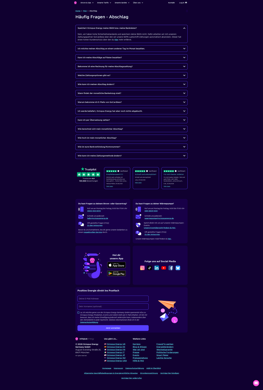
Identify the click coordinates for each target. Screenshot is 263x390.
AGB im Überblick (153, 368)
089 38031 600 (151, 211)
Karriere (136, 344)
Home (77, 11)
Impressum (118, 368)
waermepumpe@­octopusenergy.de (159, 218)
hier (116, 39)
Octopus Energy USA (117, 361)
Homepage (106, 368)
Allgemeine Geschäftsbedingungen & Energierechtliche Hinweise (111, 373)
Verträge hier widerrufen (131, 378)
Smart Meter (162, 355)
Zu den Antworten (95, 225)
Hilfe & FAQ (138, 361)
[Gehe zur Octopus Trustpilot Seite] (88, 174)
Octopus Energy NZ (116, 358)
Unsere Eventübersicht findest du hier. (160, 228)
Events (136, 355)
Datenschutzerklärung (134, 368)
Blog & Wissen (140, 347)
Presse (136, 352)
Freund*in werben (164, 344)
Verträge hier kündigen (169, 373)
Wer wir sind (139, 349)
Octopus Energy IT (116, 352)
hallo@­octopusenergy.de (97, 218)
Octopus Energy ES (116, 347)
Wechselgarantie (164, 349)
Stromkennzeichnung (149, 373)
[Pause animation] (93, 265)
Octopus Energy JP (116, 355)
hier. (169, 239)
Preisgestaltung (140, 358)
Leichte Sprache (164, 358)
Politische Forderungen (167, 352)
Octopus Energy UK (116, 344)
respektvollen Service (93, 232)
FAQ (85, 11)
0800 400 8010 (94, 211)
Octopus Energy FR (116, 349)
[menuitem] (87, 2)
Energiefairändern (164, 347)
